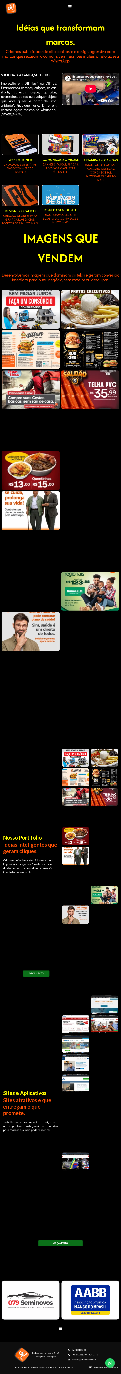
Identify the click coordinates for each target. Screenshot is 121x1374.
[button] (69, 6)
